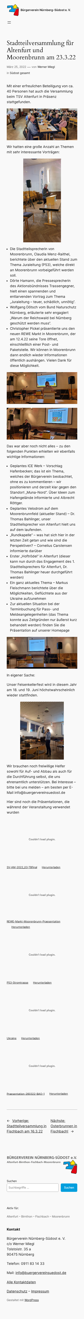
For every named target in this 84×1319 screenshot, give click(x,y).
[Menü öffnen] (9, 22)
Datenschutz (17, 1291)
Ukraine (12, 1038)
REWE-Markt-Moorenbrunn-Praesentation (33, 921)
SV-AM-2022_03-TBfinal (22, 867)
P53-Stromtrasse (17, 982)
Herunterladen (51, 867)
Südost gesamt (20, 73)
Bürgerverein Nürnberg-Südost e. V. (46, 10)
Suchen (12, 1181)
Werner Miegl (46, 66)
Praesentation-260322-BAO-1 (26, 1093)
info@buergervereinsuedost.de (40, 1273)
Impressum (40, 1291)
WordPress (31, 1300)
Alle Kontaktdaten (21, 1282)
